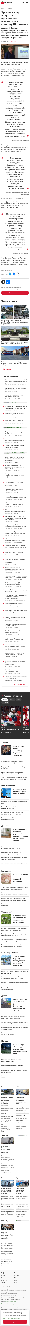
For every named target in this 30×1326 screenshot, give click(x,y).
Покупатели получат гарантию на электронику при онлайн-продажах (11, 853)
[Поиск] (23, 2)
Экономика (17, 556)
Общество (17, 398)
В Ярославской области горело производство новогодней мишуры (15, 539)
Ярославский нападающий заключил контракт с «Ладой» (16, 624)
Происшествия (18, 423)
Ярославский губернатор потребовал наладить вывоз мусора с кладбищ (16, 532)
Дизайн (16, 607)
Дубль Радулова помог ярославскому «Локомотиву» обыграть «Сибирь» (16, 510)
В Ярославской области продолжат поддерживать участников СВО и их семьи (7, 1128)
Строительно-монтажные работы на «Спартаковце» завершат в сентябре (12, 977)
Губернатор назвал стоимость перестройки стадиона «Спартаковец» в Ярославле (7, 1101)
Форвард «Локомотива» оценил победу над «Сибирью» (14, 446)
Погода (16, 485)
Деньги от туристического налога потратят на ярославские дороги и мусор (14, 847)
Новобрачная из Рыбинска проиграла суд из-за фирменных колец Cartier (14, 467)
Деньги (4, 826)
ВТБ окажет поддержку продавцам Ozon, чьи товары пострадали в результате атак (15, 663)
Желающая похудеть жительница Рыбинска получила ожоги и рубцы (7, 1165)
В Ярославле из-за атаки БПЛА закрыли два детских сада (14, 395)
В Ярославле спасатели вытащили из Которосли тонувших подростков (16, 503)
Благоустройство (9, 953)
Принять (15, 1322)
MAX (15, 1282)
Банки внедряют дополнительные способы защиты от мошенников (14, 858)
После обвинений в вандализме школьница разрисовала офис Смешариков (14, 458)
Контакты (4, 1280)
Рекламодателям (6, 1278)
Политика (9, 8)
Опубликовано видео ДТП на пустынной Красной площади (13, 583)
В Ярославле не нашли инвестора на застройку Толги (7, 1198)
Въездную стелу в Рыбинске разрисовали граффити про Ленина (15, 525)
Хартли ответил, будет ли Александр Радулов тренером (15, 388)
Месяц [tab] (5, 699)
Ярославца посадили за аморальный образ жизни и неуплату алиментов (16, 576)
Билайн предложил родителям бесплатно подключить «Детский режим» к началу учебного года (6, 1261)
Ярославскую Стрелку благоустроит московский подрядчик (19, 960)
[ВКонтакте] (8, 282)
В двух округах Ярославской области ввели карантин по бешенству (16, 638)
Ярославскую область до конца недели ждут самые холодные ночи (15, 483)
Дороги (16, 410)
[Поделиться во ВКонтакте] (14, 274)
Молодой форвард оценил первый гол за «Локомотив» (15, 618)
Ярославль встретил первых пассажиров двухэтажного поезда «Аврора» (15, 646)
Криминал (17, 492)
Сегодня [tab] (5, 702)
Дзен (15, 1280)
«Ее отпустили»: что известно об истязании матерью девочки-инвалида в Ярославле (14, 654)
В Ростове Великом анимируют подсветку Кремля (14, 604)
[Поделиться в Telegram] (10, 274)
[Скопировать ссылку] (18, 274)
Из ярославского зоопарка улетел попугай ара (15, 432)
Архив (3, 1282)
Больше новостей (19, 684)
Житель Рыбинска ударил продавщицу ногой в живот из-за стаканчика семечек (14, 569)
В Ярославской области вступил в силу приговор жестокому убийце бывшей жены (14, 893)
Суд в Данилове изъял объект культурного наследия (13, 631)
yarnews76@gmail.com (10, 1301)
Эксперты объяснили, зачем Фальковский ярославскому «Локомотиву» (10, 731)
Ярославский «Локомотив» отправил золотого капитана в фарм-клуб (16, 439)
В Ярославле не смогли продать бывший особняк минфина (14, 414)
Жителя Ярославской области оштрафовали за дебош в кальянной (15, 496)
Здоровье (16, 641)
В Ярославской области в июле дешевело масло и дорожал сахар (15, 553)
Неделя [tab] (12, 699)
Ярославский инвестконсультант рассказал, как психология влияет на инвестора (14, 863)
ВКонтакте (17, 1278)
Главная (3, 8)
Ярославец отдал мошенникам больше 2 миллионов (14, 489)
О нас (3, 1275)
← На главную (6, 369)
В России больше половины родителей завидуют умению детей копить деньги (20, 834)
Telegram (16, 1275)
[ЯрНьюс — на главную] (7, 2)
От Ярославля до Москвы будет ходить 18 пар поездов (21, 1191)
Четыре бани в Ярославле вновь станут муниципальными (14, 670)
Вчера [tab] (18, 699)
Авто (15, 564)
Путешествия (20, 1178)
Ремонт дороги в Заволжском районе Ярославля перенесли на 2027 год (16, 407)
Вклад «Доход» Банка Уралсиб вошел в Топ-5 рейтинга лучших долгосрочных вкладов (16, 596)
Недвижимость (18, 417)
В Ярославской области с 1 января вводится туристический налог (22, 1198)
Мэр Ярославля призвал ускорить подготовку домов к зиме (22, 1126)
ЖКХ (17, 1087)
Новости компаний (20, 384)
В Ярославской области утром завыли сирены (14, 421)
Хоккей (16, 391)
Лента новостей (10, 376)
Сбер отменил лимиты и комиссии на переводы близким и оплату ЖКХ (22, 1100)
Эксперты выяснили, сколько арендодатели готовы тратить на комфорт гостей (14, 475)
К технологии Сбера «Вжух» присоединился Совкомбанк (7, 1253)
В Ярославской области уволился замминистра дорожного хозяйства (15, 546)
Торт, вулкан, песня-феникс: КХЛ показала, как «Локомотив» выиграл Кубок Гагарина (15, 518)
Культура (16, 634)
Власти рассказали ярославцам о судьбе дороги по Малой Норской (13, 1033)
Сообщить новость (15, 293)
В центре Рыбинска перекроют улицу (16, 590)
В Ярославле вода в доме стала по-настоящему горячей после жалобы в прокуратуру (21, 1118)
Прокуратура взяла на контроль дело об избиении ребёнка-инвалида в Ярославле (13, 899)
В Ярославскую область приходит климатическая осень (11, 1060)
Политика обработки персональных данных (12, 1303)
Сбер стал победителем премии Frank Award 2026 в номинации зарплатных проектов (16, 381)
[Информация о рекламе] (26, 403)
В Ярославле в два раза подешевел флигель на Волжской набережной (7, 1212)
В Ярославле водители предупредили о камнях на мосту (16, 677)
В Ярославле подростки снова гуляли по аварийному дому (16, 611)
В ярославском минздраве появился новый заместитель (6, 1172)
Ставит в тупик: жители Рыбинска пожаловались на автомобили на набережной (15, 560)
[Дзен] (3, 282)
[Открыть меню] (27, 2)
